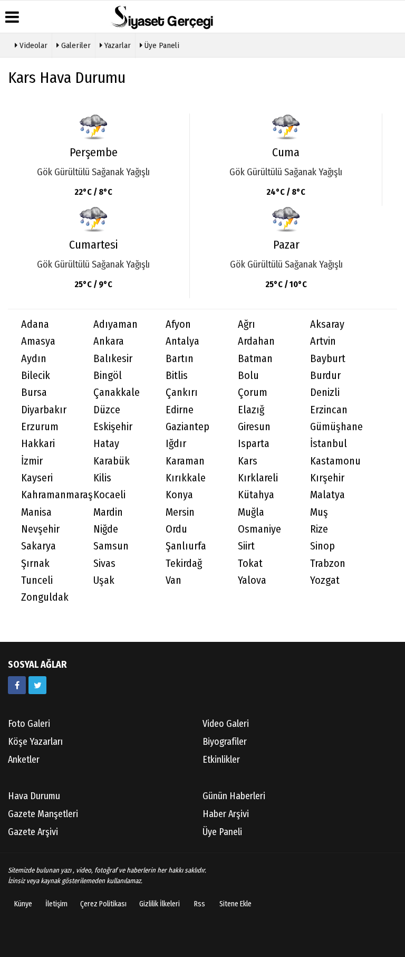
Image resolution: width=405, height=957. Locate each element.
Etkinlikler (221, 759)
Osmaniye (259, 529)
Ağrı (246, 324)
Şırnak (35, 563)
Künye (23, 903)
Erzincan (329, 409)
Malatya (327, 494)
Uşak (103, 580)
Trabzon (327, 563)
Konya (179, 494)
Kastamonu (335, 461)
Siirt (246, 546)
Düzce (106, 409)
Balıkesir (112, 358)
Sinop (322, 546)
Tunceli (37, 580)
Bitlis (177, 375)
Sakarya (38, 546)
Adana (35, 324)
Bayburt (327, 358)
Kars (247, 461)
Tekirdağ (184, 563)
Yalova (252, 580)
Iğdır (176, 443)
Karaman (185, 461)
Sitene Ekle (235, 903)
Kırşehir (327, 477)
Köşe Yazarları (35, 741)
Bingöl (107, 375)
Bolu (248, 375)
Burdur (325, 375)
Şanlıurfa (186, 546)
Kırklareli (258, 477)
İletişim (56, 903)
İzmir (32, 461)
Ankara (108, 341)
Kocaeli (109, 494)
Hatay (106, 443)
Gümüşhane (336, 426)
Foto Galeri (29, 723)
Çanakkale (116, 392)
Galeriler (75, 45)
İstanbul (328, 443)
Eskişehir (112, 426)
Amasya (38, 341)
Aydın (33, 358)
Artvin (323, 341)
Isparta (253, 443)
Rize (319, 529)
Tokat (250, 563)
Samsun (111, 546)
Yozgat (325, 580)
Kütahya (256, 494)
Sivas (104, 563)
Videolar (32, 45)
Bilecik (35, 375)
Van (173, 580)
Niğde (105, 529)
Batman (255, 358)
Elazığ (251, 409)
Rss (199, 903)
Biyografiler (224, 741)
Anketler (24, 759)
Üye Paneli (160, 45)
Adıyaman (115, 324)
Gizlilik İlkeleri (159, 903)
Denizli (325, 392)
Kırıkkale (186, 477)
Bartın (180, 358)
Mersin (180, 512)
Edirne (180, 409)
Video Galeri (225, 723)
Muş (319, 512)
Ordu (176, 529)
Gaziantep (187, 426)
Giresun (254, 426)
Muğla (251, 512)
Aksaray (327, 324)
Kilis (102, 477)
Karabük (111, 461)
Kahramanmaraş (50, 494)
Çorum (252, 392)
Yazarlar (116, 45)
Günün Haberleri (233, 796)
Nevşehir (40, 529)
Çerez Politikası (103, 903)
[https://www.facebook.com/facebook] (17, 685)
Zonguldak (45, 597)
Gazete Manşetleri (43, 814)
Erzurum (40, 426)
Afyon (178, 324)
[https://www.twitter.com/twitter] (37, 685)
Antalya (182, 341)
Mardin (108, 512)
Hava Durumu (34, 796)
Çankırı (182, 392)
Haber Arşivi (225, 814)
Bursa (34, 392)
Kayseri (37, 477)
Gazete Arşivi (33, 832)
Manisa (36, 512)
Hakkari (38, 443)
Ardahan (256, 341)
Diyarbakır (43, 409)
